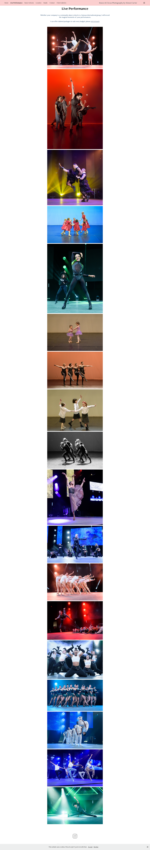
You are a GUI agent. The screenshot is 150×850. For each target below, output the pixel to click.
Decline (96, 847)
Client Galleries (61, 3)
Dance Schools (29, 3)
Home (6, 3)
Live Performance (16, 3)
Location (38, 3)
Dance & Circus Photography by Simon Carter (118, 3)
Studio (45, 3)
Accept (90, 847)
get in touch (95, 21)
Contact (52, 3)
